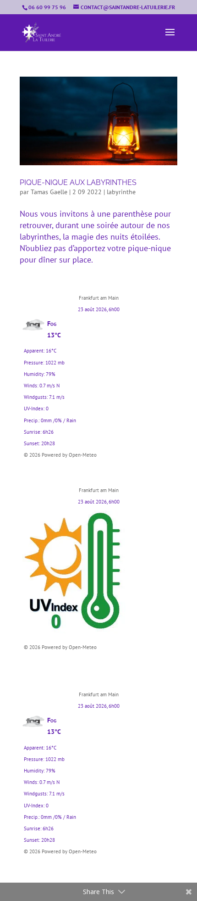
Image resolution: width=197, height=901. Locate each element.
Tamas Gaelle (49, 192)
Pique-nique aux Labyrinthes (78, 182)
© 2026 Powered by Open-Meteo (60, 455)
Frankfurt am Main (99, 298)
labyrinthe (121, 192)
